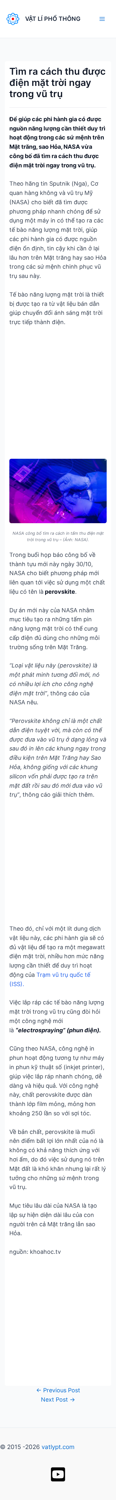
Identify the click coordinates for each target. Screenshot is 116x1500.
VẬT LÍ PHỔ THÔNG (53, 18)
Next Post (58, 1399)
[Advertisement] (58, 394)
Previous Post (58, 1390)
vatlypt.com (58, 1447)
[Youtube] (58, 1474)
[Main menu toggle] (102, 18)
